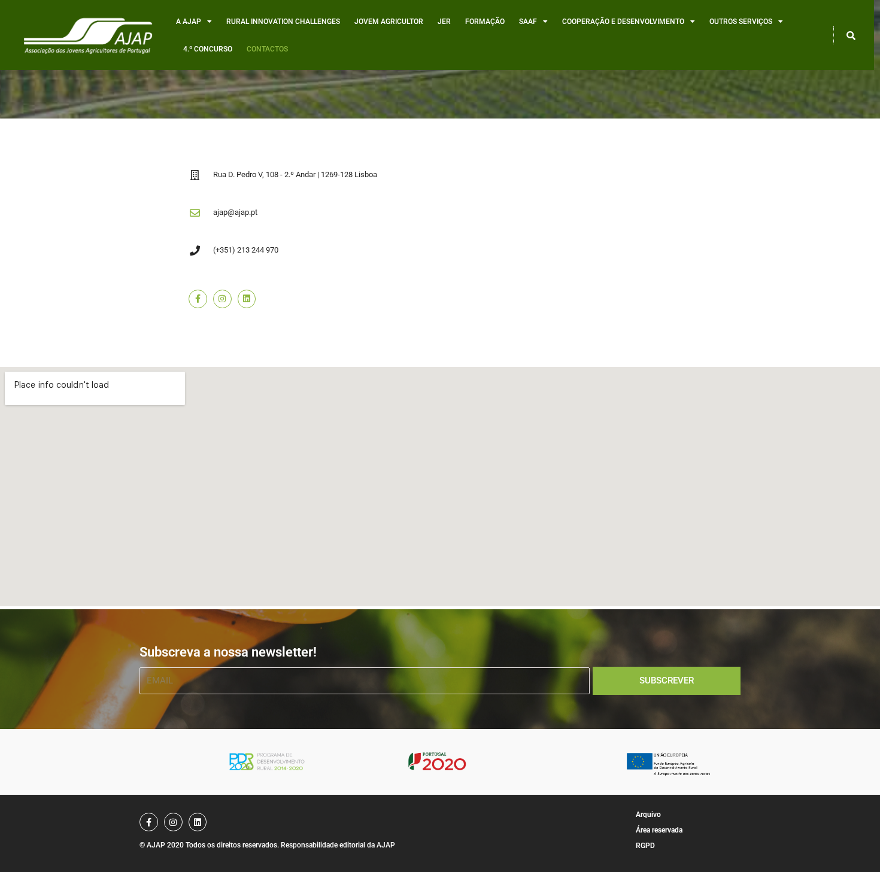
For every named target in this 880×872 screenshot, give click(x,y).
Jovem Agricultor (388, 21)
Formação (485, 21)
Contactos (267, 49)
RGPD (645, 845)
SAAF (528, 21)
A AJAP (188, 21)
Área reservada (659, 830)
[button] (851, 35)
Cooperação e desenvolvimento (623, 21)
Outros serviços (740, 21)
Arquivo (648, 814)
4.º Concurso (207, 49)
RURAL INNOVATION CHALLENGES (283, 21)
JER (444, 21)
